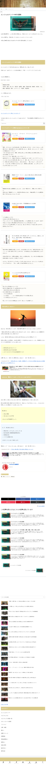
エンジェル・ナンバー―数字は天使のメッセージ (23, 101)
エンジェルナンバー (5, 474)
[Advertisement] (23, 51)
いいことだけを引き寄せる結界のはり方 (21, 272)
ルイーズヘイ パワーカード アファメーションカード (24, 133)
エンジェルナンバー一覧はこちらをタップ (10, 113)
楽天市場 (21, 104)
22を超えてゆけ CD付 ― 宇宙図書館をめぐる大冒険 (24, 203)
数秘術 (13, 476)
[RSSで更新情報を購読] (12, 467)
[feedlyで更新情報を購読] (10, 467)
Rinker (17, 102)
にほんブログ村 (4, 704)
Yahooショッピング (30, 104)
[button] (38, 502)
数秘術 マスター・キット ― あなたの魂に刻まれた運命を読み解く (27, 175)
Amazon (15, 104)
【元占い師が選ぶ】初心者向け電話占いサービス (22, 449)
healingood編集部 (14, 464)
